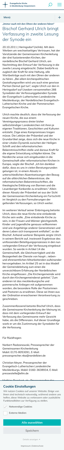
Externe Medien (17, 412)
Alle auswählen (32, 422)
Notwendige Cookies (20, 406)
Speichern (32, 430)
